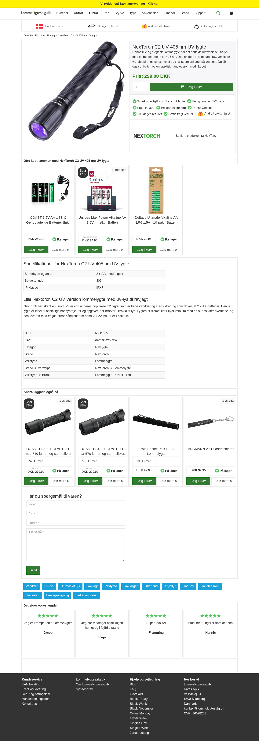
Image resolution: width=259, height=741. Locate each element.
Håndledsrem (210, 586)
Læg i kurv (193, 87)
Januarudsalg (139, 733)
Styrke (119, 13)
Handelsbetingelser (35, 699)
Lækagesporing (86, 595)
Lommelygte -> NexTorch (113, 375)
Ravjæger (131, 586)
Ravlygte (101, 347)
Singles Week (139, 728)
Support (200, 13)
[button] (230, 13)
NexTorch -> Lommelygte (113, 368)
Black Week (138, 704)
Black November (141, 708)
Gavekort (136, 694)
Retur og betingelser (36, 694)
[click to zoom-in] (76, 91)
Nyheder (62, 13)
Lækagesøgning (57, 595)
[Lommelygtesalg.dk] (37, 13)
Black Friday (139, 699)
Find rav (188, 586)
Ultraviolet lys (70, 586)
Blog (133, 684)
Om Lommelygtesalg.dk (92, 684)
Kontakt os (29, 704)
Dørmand (151, 586)
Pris (106, 13)
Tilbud (93, 13)
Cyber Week (139, 718)
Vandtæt (32, 586)
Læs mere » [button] (60, 249)
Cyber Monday (140, 713)
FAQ (133, 689)
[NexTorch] (149, 135)
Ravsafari (32, 595)
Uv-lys (49, 586)
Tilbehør (169, 13)
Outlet (78, 13)
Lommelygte (103, 361)
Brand (185, 13)
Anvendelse (150, 13)
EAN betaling (31, 684)
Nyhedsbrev (84, 689)
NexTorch (102, 354)
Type (133, 13)
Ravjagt (92, 586)
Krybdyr (170, 586)
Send (33, 570)
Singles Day (138, 723)
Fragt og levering (34, 689)
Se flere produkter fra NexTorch (196, 135)
